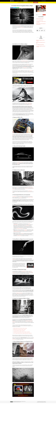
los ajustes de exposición (20, 228)
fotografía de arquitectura (16, 231)
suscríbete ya (36, 2)
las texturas (26, 188)
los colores (20, 197)
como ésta (30, 104)
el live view (31, 70)
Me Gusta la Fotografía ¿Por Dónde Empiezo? (40, 40)
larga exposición (24, 271)
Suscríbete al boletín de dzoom (40, 18)
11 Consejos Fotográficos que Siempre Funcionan (40, 46)
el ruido (18, 163)
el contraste (27, 225)
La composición (14, 196)
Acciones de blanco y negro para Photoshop (28, 392)
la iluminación (25, 67)
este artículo (31, 359)
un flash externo (19, 235)
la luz (17, 187)
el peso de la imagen (30, 187)
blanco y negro (21, 27)
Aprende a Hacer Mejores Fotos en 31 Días (40, 42)
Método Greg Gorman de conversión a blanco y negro (18, 393)
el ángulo (25, 230)
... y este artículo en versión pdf (23, 395)
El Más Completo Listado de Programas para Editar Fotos (40, 24)
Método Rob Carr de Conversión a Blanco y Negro (19, 329)
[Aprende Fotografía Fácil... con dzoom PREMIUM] (23, 80)
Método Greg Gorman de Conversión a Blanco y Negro (20, 328)
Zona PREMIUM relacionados (22, 384)
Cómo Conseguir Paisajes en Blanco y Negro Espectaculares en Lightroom (22, 333)
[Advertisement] (18, 38)
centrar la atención (30, 197)
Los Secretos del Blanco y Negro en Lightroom (19, 330)
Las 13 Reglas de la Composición (40, 44)
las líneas (25, 229)
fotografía (45, 401)
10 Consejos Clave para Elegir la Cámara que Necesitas (41, 22)
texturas (22, 233)
